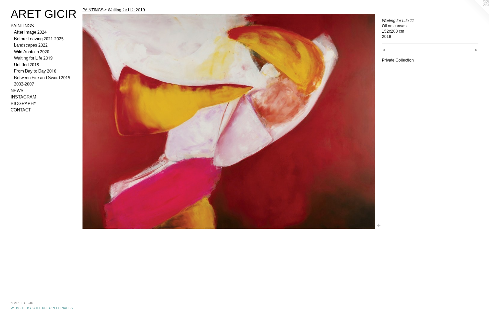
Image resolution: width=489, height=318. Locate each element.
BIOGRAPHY (24, 104)
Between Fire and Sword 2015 (42, 78)
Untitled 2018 (26, 65)
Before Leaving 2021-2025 (39, 39)
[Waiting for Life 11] (228, 121)
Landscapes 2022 (31, 45)
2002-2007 (24, 84)
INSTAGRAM (23, 97)
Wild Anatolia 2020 (31, 52)
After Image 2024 (30, 32)
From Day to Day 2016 (35, 71)
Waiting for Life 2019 (33, 58)
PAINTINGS (22, 26)
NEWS (17, 91)
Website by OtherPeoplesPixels (42, 308)
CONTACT (21, 110)
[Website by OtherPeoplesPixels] (475, 13)
